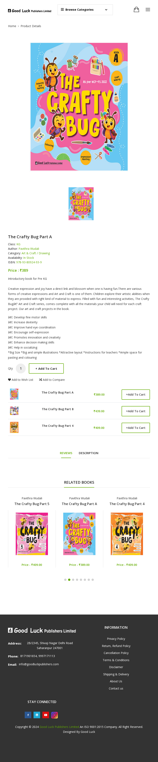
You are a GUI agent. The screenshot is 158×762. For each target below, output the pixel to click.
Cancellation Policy (116, 653)
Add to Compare (54, 380)
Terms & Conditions (116, 660)
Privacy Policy (116, 639)
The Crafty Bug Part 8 (57, 409)
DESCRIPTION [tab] (88, 453)
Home (12, 26)
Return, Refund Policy (116, 646)
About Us (116, 681)
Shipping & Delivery (116, 674)
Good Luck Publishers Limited (59, 727)
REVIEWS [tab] (66, 453)
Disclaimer (116, 667)
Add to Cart (46, 368)
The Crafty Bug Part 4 (57, 425)
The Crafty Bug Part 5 (31, 504)
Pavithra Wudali (32, 498)
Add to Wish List (22, 380)
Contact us (116, 688)
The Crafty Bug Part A (57, 392)
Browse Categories (79, 10)
